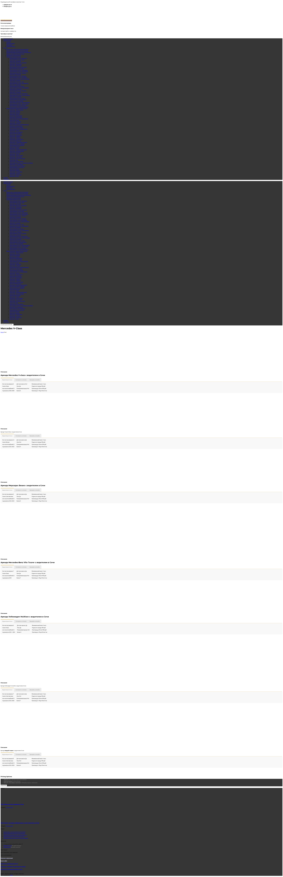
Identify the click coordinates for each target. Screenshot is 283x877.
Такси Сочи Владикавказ (15, 115)
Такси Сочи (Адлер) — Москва (17, 143)
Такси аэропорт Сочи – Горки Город (18, 71)
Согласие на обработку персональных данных (13, 866)
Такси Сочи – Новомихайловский (18, 149)
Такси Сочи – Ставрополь (16, 164)
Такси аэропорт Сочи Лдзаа (16, 86)
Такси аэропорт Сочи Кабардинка (18, 129)
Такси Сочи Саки (13, 160)
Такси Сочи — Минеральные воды (18, 142)
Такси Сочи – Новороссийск (16, 151)
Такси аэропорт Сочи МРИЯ (16, 145)
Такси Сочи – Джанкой (15, 121)
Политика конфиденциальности (9, 863)
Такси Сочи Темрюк (14, 170)
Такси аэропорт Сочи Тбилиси (17, 166)
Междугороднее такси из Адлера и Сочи (16, 108)
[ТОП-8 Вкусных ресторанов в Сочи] (12, 801)
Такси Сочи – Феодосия (15, 174)
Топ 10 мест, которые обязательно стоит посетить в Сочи (20, 823)
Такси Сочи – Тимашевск (15, 171)
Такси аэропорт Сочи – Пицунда (17, 90)
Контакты (6, 179)
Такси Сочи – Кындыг (14, 80)
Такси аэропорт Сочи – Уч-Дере (17, 105)
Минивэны (9, 45)
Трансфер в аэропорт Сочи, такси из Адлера (15, 835)
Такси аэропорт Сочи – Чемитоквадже (19, 102)
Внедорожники (10, 43)
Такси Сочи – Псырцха (15, 92)
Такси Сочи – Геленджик (15, 117)
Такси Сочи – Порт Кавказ (16, 155)
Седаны (8, 42)
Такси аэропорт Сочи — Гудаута (17, 73)
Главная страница (8, 39)
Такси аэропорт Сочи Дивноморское (19, 124)
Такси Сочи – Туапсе (14, 173)
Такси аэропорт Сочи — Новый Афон (19, 87)
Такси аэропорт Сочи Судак (16, 167)
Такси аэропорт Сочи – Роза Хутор (18, 93)
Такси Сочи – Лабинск (15, 138)
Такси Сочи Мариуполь (15, 141)
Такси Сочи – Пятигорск (15, 157)
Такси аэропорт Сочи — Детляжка (18, 77)
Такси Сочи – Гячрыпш (15, 74)
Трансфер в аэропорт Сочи (13, 56)
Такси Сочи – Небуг (14, 148)
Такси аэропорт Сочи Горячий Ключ (18, 118)
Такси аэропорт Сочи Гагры (16, 68)
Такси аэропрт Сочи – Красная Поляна (19, 79)
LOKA (11, 875)
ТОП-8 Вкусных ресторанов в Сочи (12, 804)
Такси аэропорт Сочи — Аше (16, 59)
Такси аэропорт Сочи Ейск (16, 127)
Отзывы (6, 177)
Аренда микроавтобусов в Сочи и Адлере (17, 51)
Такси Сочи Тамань (14, 169)
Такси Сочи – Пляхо (14, 154)
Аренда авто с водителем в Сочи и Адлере (17, 49)
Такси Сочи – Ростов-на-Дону (17, 158)
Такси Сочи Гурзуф (14, 120)
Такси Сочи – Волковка (15, 65)
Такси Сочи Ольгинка (15, 152)
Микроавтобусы (10, 46)
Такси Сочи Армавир (14, 113)
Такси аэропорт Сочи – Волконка (18, 67)
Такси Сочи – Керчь (14, 130)
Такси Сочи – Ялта (14, 176)
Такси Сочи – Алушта (14, 111)
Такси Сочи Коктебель (15, 133)
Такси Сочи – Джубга (14, 123)
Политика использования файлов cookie (11, 869)
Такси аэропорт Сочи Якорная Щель (18, 107)
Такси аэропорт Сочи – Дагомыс (17, 76)
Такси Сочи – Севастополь (16, 161)
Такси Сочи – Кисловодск (16, 132)
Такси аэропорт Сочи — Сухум (17, 98)
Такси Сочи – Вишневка (15, 64)
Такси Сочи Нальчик (14, 146)
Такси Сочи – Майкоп (14, 136)
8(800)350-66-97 (8, 845)
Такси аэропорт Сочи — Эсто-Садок (18, 104)
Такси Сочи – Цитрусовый (16, 101)
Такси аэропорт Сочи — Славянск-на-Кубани (21, 163)
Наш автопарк (7, 40)
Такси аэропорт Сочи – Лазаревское (18, 83)
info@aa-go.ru (7, 847)
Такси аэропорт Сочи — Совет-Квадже (19, 95)
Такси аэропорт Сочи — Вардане (18, 62)
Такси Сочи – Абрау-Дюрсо (16, 110)
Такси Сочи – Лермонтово (16, 139)
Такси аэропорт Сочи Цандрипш (17, 99)
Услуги (5, 48)
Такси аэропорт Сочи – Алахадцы (18, 58)
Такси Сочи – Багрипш (15, 61)
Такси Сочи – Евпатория (15, 126)
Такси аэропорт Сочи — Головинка (18, 70)
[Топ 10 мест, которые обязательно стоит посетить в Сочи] (12, 820)
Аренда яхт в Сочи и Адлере (13, 55)
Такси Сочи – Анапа (14, 114)
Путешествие (9, 807)
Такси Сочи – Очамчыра (15, 89)
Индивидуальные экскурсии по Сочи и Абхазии (18, 52)
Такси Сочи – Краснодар (15, 135)
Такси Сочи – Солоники (15, 96)
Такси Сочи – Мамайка (15, 85)
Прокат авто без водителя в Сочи (15, 54)
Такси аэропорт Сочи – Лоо (16, 82)
